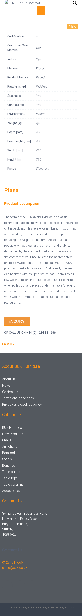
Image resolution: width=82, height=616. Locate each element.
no (37, 36)
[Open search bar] (75, 3)
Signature (42, 168)
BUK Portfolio (12, 428)
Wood (40, 68)
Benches (8, 465)
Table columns (13, 484)
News (6, 386)
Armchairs (9, 447)
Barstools (9, 453)
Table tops (10, 478)
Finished (41, 86)
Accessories (11, 491)
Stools (7, 459)
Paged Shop (67, 607)
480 (38, 132)
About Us (9, 379)
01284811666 (12, 562)
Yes (38, 59)
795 (38, 159)
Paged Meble (50, 607)
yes (38, 48)
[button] (41, 10)
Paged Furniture (32, 607)
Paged (40, 77)
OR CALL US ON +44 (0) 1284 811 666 (30, 333)
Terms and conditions (18, 398)
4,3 (38, 123)
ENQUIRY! (17, 321)
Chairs (6, 440)
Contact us (10, 392)
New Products (12, 434)
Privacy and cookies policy (22, 404)
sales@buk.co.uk (14, 568)
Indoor (40, 114)
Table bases (11, 472)
